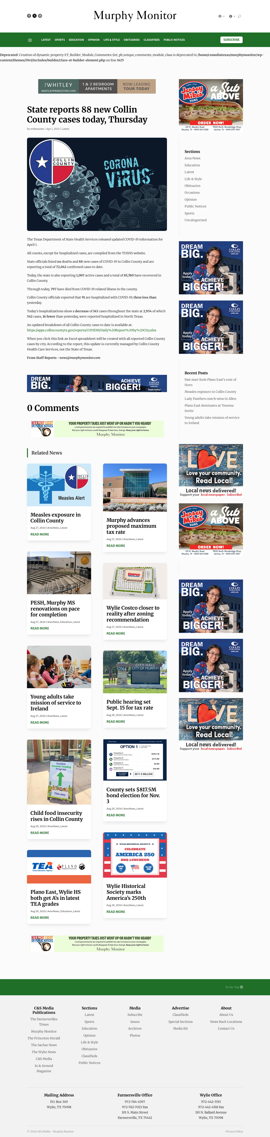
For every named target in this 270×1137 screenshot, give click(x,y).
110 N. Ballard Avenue (211, 1112)
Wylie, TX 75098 (59, 1107)
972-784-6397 (135, 1102)
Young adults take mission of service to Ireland (55, 703)
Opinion (94, 40)
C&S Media (44, 1059)
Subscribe (231, 39)
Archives (135, 1028)
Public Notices (174, 40)
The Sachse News (44, 1045)
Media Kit (180, 1028)
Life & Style (112, 40)
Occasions (192, 193)
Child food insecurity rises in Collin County (56, 816)
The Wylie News (44, 1052)
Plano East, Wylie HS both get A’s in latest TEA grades (55, 898)
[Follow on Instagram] (40, 16)
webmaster (37, 129)
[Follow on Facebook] (29, 16)
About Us (226, 1015)
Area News (53, 527)
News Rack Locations (226, 1022)
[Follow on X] (35, 16)
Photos (135, 1035)
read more (39, 534)
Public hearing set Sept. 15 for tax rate (130, 705)
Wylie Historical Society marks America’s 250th (126, 892)
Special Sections (180, 1022)
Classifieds (152, 40)
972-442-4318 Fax (211, 1107)
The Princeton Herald (44, 1038)
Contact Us (226, 1028)
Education (76, 40)
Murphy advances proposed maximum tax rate (131, 526)
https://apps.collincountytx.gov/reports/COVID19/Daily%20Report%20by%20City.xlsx (91, 330)
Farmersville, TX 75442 (135, 1118)
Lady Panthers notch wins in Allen (210, 399)
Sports (60, 40)
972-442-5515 (211, 1102)
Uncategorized (196, 220)
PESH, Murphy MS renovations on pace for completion (55, 609)
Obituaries (132, 40)
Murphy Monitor (44, 1031)
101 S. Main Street (135, 1112)
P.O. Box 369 (59, 1102)
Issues (135, 1022)
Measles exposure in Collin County (55, 518)
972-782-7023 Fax (135, 1107)
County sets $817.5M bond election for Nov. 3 (133, 795)
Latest (46, 40)
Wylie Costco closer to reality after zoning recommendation (133, 614)
